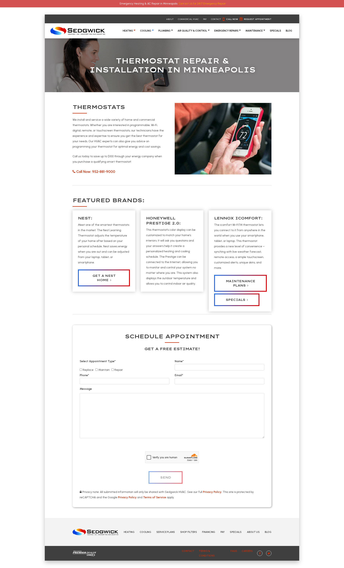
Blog (289, 30)
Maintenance (254, 30)
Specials (275, 30)
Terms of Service (154, 497)
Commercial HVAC (188, 19)
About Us (253, 532)
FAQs (234, 551)
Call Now (232, 19)
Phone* (84, 375)
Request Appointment (257, 19)
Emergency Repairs (226, 30)
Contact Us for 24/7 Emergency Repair (202, 3)
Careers (247, 551)
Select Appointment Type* (98, 361)
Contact (216, 19)
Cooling (145, 30)
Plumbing (164, 30)
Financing (208, 532)
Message (86, 388)
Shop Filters (188, 532)
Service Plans (165, 532)
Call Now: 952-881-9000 (95, 171)
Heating (128, 30)
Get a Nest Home (103, 278)
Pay (205, 19)
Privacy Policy (212, 492)
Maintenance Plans (240, 283)
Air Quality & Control (192, 30)
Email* (179, 375)
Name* (179, 361)
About (170, 19)
